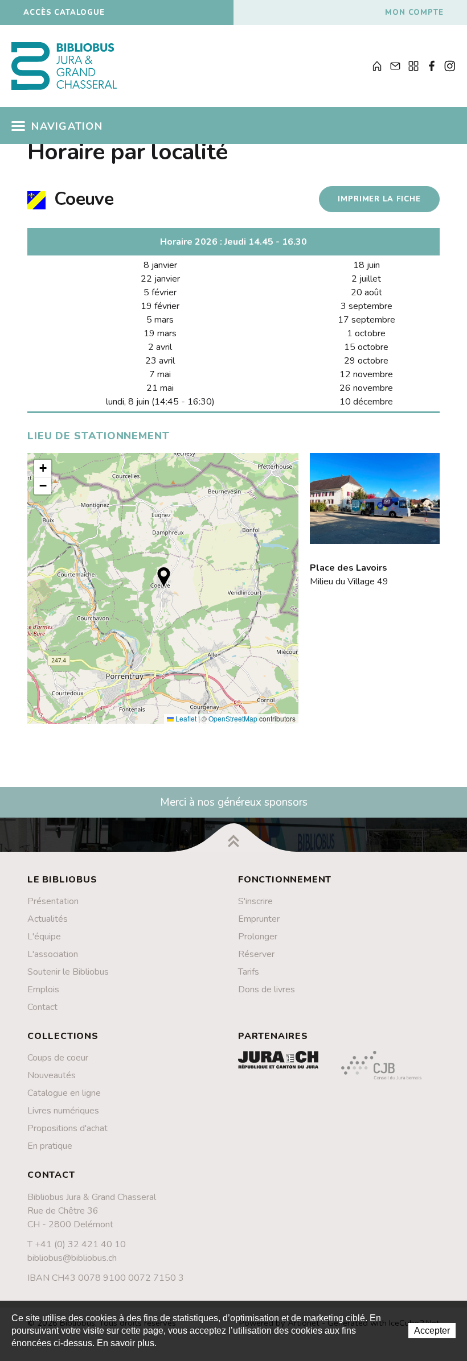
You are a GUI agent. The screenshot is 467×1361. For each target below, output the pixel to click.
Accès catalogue (64, 12)
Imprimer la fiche (379, 199)
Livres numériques (63, 1110)
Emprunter (259, 919)
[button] (163, 576)
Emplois (43, 989)
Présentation (53, 901)
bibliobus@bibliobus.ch (72, 1258)
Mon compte (414, 12)
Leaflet (185, 718)
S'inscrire (255, 901)
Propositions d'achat (67, 1128)
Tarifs (248, 972)
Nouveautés (51, 1075)
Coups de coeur (57, 1057)
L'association (52, 954)
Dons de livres (266, 989)
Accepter (432, 1330)
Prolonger (257, 936)
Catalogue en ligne (64, 1093)
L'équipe (44, 936)
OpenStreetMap (232, 718)
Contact (42, 1007)
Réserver (256, 954)
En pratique (49, 1146)
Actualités (47, 919)
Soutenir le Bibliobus (68, 972)
